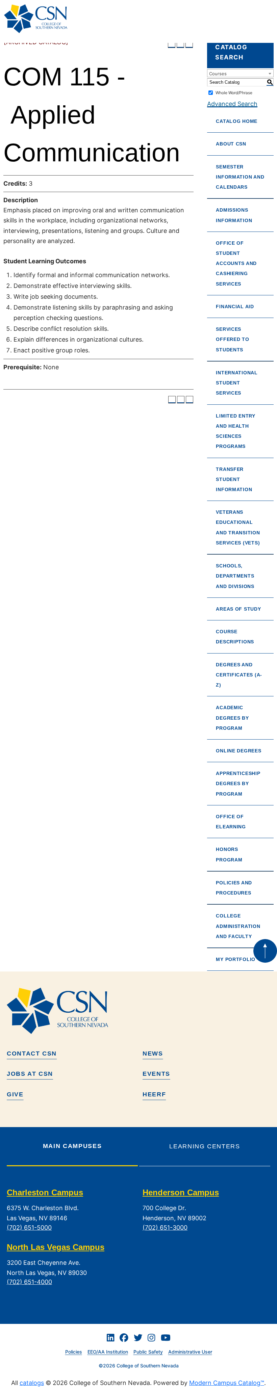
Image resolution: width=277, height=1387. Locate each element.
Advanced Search (232, 103)
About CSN (231, 143)
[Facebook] (124, 1337)
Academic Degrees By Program (232, 717)
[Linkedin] (110, 1337)
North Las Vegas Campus (55, 1247)
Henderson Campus (181, 1192)
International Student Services (237, 383)
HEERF (154, 1094)
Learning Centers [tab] (204, 1146)
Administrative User (190, 1352)
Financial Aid (235, 306)
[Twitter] (138, 1337)
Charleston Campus (45, 1192)
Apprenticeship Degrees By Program (238, 783)
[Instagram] (151, 1337)
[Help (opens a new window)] (189, 44)
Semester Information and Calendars (240, 177)
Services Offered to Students (232, 339)
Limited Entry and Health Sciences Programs (235, 431)
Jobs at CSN (30, 1073)
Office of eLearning (231, 821)
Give (15, 1094)
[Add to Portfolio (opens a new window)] (171, 44)
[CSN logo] (138, 1011)
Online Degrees (238, 750)
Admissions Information (234, 215)
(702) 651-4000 (29, 1281)
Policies (73, 1352)
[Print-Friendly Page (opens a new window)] (180, 44)
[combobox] (240, 73)
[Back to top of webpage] (265, 951)
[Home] (38, 18)
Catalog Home (236, 121)
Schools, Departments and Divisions (235, 576)
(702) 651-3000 (165, 1227)
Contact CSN (32, 1053)
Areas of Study (238, 609)
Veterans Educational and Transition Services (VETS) (238, 527)
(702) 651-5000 (29, 1227)
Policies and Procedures (234, 888)
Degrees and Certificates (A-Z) (239, 675)
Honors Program (229, 854)
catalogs (32, 1382)
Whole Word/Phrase (234, 92)
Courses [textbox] (218, 73)
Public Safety (148, 1352)
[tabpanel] (138, 1242)
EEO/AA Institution (107, 1352)
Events (156, 1073)
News (153, 1053)
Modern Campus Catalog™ (226, 1382)
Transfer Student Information (234, 479)
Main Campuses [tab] (72, 1146)
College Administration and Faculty (238, 926)
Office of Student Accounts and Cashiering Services (236, 263)
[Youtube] (166, 1337)
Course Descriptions (235, 636)
